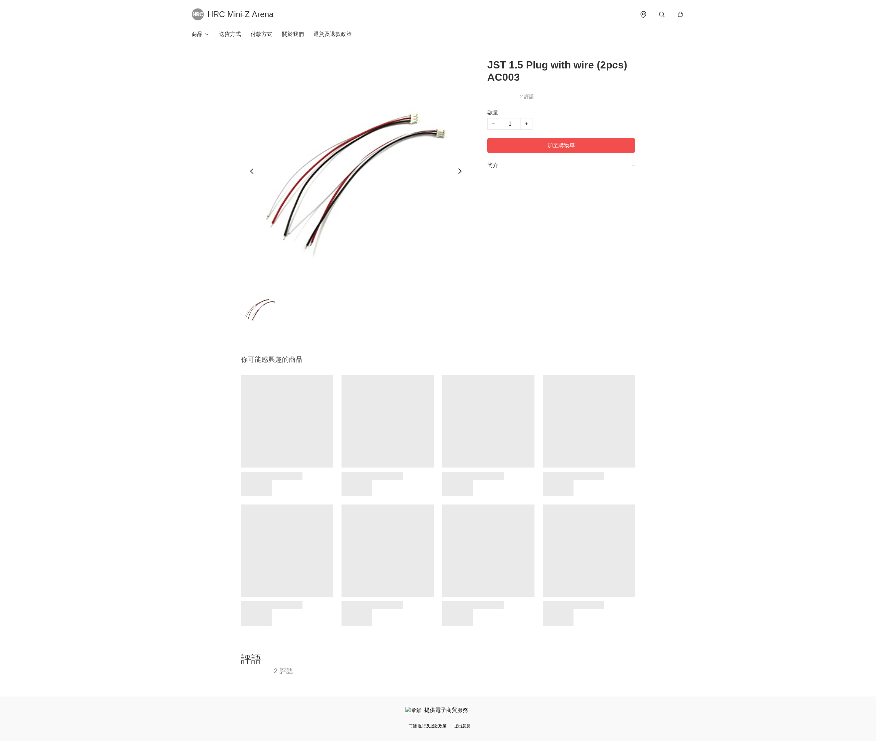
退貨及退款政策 (332, 34)
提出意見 (462, 726)
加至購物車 (561, 145)
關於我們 (293, 34)
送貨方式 (230, 34)
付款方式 (261, 34)
